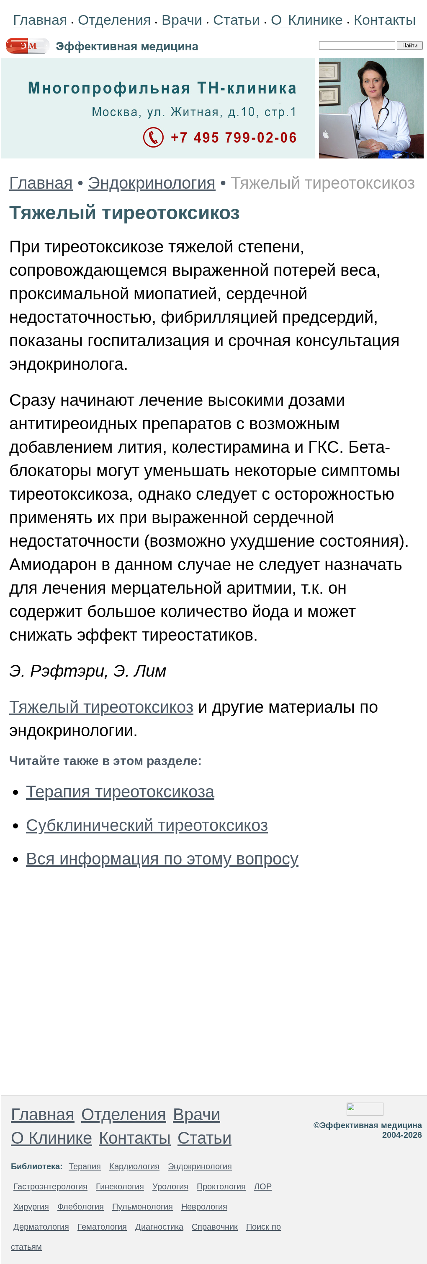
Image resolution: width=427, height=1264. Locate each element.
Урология (170, 1186)
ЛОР (263, 1186)
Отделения (114, 20)
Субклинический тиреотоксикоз (147, 825)
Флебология (80, 1206)
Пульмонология (142, 1206)
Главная (40, 20)
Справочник (215, 1226)
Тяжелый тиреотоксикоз (101, 707)
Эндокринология (152, 183)
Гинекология (120, 1186)
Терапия (85, 1166)
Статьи (236, 20)
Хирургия (31, 1206)
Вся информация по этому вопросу (162, 858)
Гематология (102, 1226)
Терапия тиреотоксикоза (120, 791)
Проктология (221, 1186)
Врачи (182, 20)
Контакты (385, 20)
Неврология (204, 1206)
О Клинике (307, 20)
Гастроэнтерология (50, 1186)
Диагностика (159, 1226)
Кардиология (134, 1166)
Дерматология (41, 1226)
